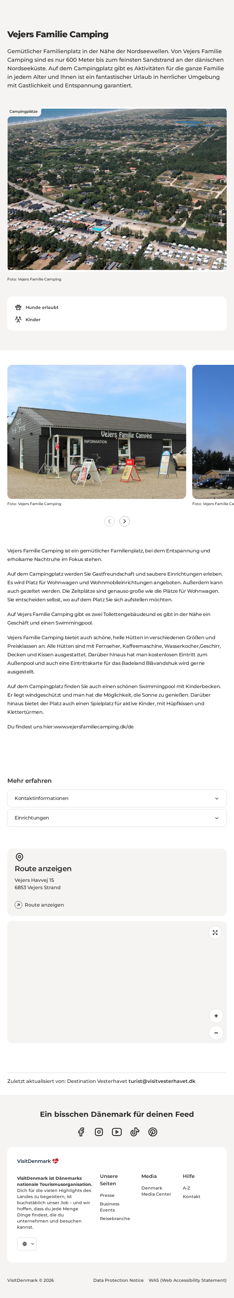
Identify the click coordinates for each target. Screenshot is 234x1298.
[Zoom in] (216, 1015)
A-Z (186, 1188)
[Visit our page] (99, 1132)
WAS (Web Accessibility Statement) (188, 1280)
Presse (107, 1195)
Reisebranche (115, 1218)
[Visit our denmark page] (81, 1132)
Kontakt (191, 1196)
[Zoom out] (216, 1032)
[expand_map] (215, 932)
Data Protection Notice (118, 1280)
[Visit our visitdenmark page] (117, 1132)
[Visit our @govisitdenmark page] (134, 1132)
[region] (117, 982)
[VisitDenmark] (38, 1161)
